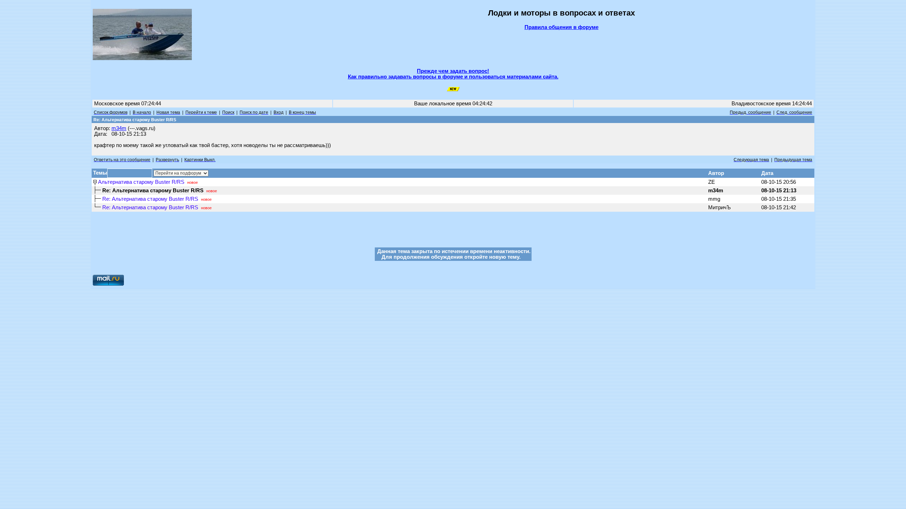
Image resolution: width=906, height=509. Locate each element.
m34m (118, 128)
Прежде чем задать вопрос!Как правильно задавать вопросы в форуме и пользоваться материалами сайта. (453, 74)
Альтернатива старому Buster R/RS (141, 182)
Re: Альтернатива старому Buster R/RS (150, 199)
